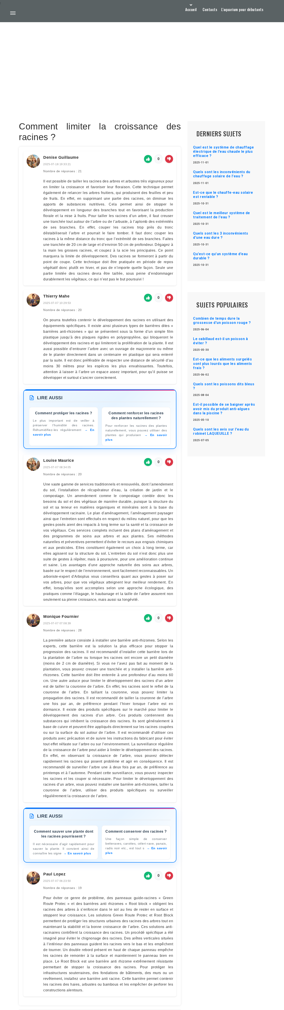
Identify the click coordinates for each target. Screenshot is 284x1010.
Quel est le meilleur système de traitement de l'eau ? (221, 215)
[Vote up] (148, 159)
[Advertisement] (142, 61)
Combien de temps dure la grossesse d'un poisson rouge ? (222, 320)
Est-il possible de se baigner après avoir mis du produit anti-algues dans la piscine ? (224, 408)
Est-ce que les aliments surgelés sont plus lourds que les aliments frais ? (222, 363)
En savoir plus (79, 853)
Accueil (191, 9)
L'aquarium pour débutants (242, 9)
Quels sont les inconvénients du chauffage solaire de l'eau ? (221, 174)
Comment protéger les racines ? (63, 413)
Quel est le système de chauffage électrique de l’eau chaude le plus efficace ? (223, 151)
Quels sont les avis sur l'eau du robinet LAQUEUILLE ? (221, 431)
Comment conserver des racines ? (136, 831)
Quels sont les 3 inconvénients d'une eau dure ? (220, 235)
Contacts (210, 9)
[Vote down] (169, 159)
